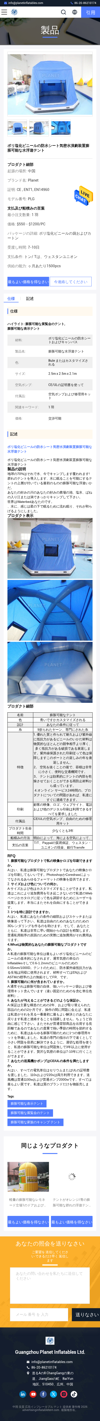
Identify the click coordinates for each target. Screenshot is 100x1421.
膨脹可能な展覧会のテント (30, 1113)
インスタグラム (63, 1394)
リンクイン (22, 1394)
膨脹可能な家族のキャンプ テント (35, 1122)
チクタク (73, 1394)
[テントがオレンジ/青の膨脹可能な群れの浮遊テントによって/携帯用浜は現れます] (28, 1177)
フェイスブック (43, 1394)
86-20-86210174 (85, 3)
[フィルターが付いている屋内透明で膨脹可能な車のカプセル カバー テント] (72, 1177)
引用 (90, 12)
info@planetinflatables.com (25, 3)
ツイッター (53, 1394)
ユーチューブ (33, 1394)
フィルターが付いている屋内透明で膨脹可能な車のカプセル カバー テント (71, 1203)
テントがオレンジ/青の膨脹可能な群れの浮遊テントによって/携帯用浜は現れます (28, 1203)
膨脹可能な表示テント (27, 1103)
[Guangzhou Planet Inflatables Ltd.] (19, 12)
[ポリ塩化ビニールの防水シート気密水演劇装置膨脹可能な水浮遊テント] (50, 84)
